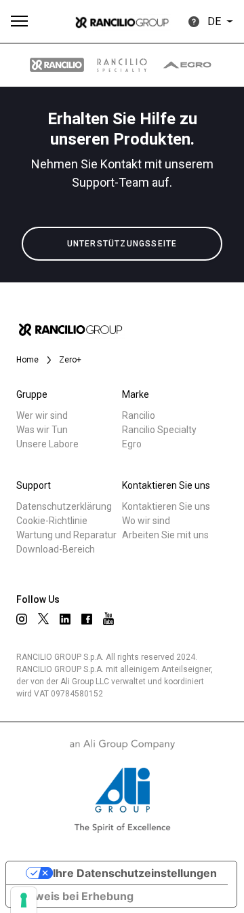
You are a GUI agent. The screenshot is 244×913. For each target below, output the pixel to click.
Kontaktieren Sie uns (166, 506)
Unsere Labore (47, 444)
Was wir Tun (42, 429)
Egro (132, 444)
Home (27, 360)
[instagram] (21, 619)
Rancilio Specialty (159, 429)
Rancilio (138, 415)
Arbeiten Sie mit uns (165, 534)
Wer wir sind (42, 415)
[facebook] (86, 619)
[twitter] (43, 618)
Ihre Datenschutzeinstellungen (135, 873)
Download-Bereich (55, 549)
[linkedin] (65, 619)
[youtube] (108, 618)
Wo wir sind (146, 520)
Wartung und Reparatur (66, 534)
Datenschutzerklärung (64, 506)
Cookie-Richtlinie (51, 520)
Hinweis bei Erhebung (75, 896)
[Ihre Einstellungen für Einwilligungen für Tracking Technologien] (24, 900)
